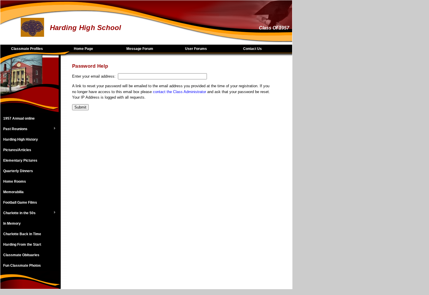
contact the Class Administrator (179, 92)
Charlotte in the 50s (18, 213)
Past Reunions (13, 129)
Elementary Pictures (20, 160)
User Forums (196, 49)
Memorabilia (13, 192)
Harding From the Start (22, 244)
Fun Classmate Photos (22, 265)
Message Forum (139, 49)
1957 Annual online (19, 118)
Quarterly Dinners (18, 171)
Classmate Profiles (27, 49)
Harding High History (20, 139)
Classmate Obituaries (21, 255)
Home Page (83, 49)
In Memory (12, 223)
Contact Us (252, 49)
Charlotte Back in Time (22, 234)
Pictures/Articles (17, 150)
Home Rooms (14, 181)
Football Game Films (20, 202)
